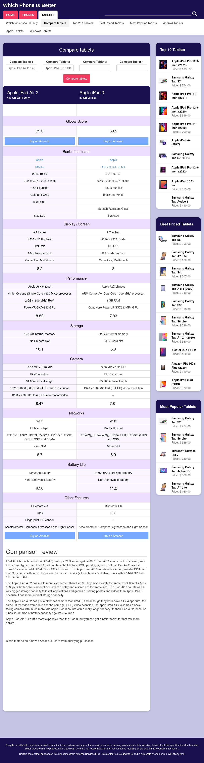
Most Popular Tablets (143, 23)
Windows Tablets (40, 31)
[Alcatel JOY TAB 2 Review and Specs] (163, 352)
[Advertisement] (76, 680)
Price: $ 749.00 (184, 455)
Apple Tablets (15, 31)
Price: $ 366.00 (183, 240)
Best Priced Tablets (111, 23)
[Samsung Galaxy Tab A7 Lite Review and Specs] (163, 255)
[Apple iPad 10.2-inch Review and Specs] (163, 184)
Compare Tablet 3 (95, 62)
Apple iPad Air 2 (22, 92)
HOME (10, 15)
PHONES (28, 15)
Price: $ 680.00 (183, 471)
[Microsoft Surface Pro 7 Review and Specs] (163, 454)
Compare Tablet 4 (131, 62)
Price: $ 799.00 (184, 128)
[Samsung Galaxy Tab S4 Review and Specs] (163, 271)
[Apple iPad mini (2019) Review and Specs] (163, 383)
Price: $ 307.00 (183, 272)
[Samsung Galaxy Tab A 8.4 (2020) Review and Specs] (163, 288)
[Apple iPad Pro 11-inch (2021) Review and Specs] (163, 95)
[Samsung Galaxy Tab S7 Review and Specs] (163, 80)
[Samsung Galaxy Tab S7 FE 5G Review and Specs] (163, 155)
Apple (39, 160)
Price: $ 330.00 (183, 337)
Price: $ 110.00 (184, 367)
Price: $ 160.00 (183, 256)
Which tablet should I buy (22, 23)
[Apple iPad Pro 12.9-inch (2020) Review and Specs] (163, 111)
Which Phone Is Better (29, 5)
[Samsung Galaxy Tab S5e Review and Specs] (163, 304)
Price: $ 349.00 (183, 321)
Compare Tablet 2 (58, 62)
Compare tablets (55, 23)
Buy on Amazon (40, 141)
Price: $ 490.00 (183, 201)
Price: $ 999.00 (185, 111)
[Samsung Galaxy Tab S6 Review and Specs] (163, 239)
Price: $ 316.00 (183, 305)
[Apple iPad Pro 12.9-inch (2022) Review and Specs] (163, 169)
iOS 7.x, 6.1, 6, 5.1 (113, 167)
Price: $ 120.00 (184, 352)
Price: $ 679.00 (182, 384)
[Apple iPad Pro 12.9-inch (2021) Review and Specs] (163, 64)
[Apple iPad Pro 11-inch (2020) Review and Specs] (163, 127)
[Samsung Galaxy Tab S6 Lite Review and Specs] (163, 320)
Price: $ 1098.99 (185, 65)
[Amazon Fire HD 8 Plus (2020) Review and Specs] (163, 367)
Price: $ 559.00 (183, 185)
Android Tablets (173, 23)
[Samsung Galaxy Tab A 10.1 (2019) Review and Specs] (163, 337)
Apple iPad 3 (91, 92)
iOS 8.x (39, 167)
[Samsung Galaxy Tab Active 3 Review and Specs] (163, 201)
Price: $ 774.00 (183, 81)
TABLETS (48, 15)
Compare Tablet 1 (21, 62)
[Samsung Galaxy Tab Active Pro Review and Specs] (163, 470)
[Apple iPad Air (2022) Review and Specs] (163, 142)
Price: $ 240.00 (183, 289)
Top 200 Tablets (83, 23)
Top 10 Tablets (172, 49)
